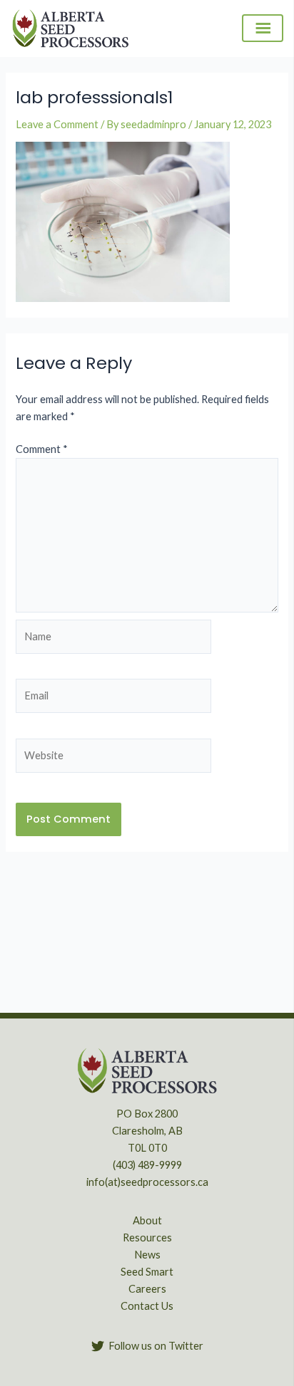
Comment (42, 449)
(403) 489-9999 (147, 1165)
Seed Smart (147, 1272)
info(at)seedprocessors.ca (147, 1182)
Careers (147, 1289)
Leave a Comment (57, 124)
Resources (147, 1237)
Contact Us (147, 1306)
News (147, 1255)
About (147, 1220)
